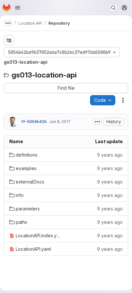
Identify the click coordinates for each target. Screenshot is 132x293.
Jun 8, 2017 (59, 121)
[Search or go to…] (113, 8)
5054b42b (36, 121)
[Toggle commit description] (97, 122)
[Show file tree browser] (9, 40)
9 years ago (110, 155)
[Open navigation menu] (17, 8)
